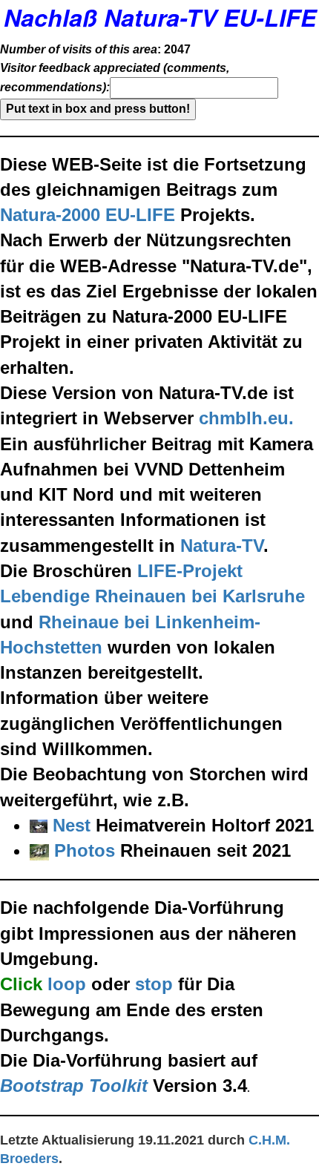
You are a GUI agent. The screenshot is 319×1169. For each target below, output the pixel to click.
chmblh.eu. (246, 418)
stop (154, 984)
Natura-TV (221, 546)
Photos (84, 850)
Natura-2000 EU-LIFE (87, 215)
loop (66, 984)
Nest (72, 825)
